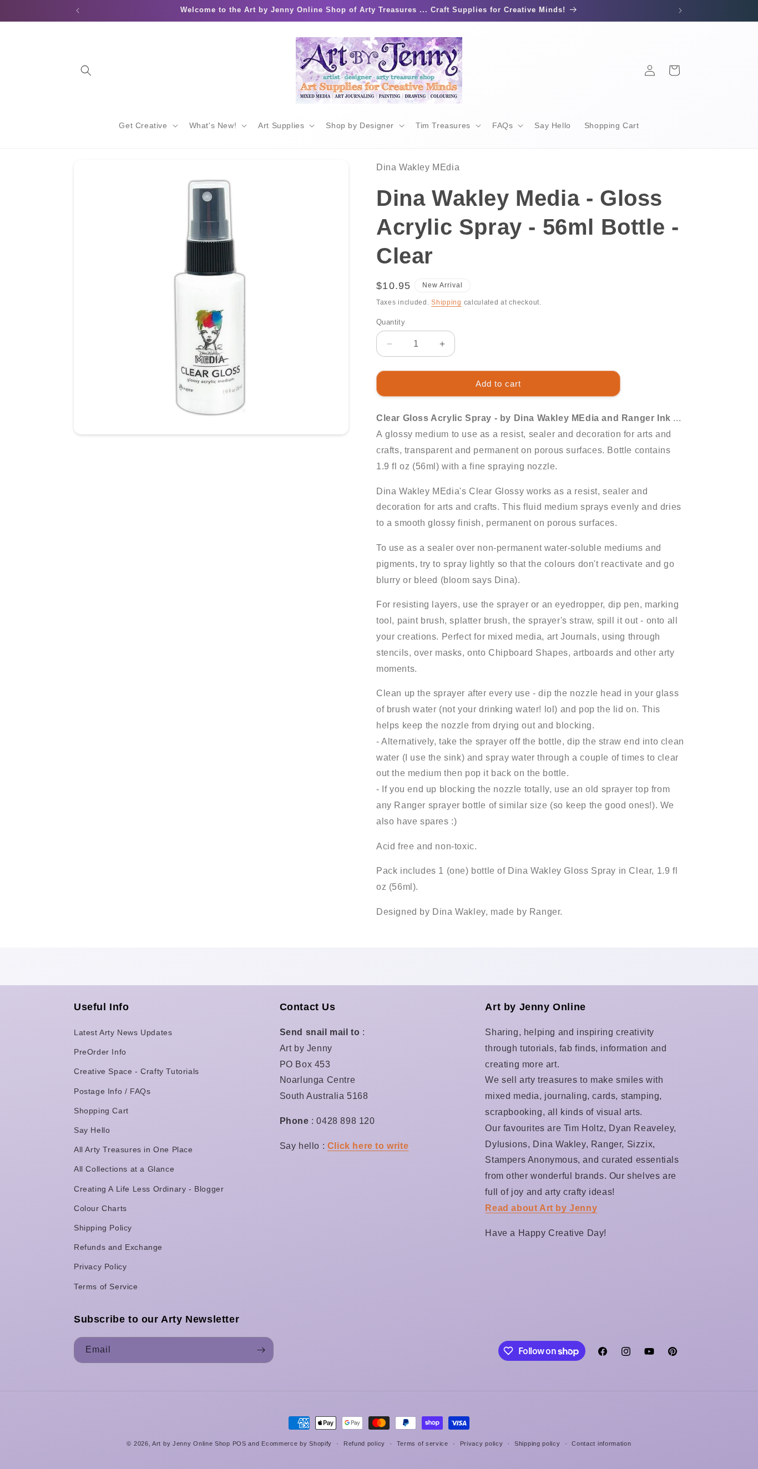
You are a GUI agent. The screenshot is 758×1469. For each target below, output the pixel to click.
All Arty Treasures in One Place (133, 1149)
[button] (86, 70)
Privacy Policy (100, 1266)
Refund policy (364, 1443)
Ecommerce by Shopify (296, 1443)
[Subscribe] (261, 1350)
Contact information (601, 1443)
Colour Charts (100, 1208)
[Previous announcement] (77, 10)
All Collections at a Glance (124, 1168)
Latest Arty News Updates (123, 1032)
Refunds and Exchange (118, 1247)
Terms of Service (106, 1286)
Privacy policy (481, 1443)
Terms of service (422, 1443)
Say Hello (92, 1130)
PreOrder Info (100, 1051)
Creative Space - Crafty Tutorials (136, 1071)
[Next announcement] (680, 10)
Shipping (446, 302)
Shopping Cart (101, 1110)
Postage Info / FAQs (112, 1091)
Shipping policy (537, 1443)
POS (239, 1443)
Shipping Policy (103, 1227)
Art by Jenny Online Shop (191, 1443)
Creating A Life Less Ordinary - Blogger (149, 1188)
